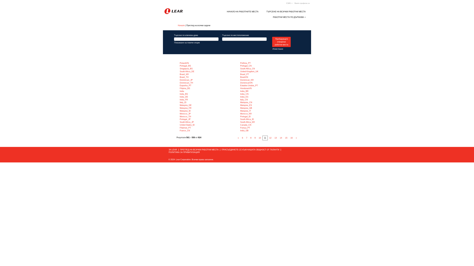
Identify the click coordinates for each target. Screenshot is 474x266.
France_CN (185, 131)
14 (281, 138)
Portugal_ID (245, 117)
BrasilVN (244, 77)
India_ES (244, 97)
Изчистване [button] (278, 49)
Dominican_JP (186, 80)
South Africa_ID (247, 119)
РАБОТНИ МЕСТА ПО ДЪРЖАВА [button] (288, 17)
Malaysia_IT (245, 111)
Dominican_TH (186, 83)
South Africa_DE (187, 71)
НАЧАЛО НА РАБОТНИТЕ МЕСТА (242, 12)
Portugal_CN (246, 66)
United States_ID (187, 125)
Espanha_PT (185, 85)
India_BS (184, 94)
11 (265, 138)
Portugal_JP (185, 119)
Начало (181, 25)
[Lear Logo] (173, 11)
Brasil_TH (184, 77)
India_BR (244, 91)
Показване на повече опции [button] (187, 43)
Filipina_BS (185, 88)
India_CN (244, 94)
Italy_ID (183, 102)
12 (270, 138)
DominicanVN (246, 83)
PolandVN (184, 63)
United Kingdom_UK (249, 71)
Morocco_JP (185, 114)
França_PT (245, 128)
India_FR (184, 100)
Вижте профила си (302, 3)
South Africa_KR (247, 122)
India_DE (184, 97)
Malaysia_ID (185, 111)
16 (291, 138)
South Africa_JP (187, 122)
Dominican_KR (247, 80)
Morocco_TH (185, 117)
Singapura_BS (186, 69)
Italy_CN (244, 100)
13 (276, 138)
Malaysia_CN (246, 102)
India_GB (244, 131)
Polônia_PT (245, 63)
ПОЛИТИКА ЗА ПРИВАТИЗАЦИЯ (184, 152)
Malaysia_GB (246, 108)
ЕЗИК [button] (288, 3)
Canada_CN (245, 125)
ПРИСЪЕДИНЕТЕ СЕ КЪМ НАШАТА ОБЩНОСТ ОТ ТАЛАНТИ (250, 150)
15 (286, 138)
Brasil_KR (184, 74)
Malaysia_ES (246, 105)
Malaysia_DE (186, 105)
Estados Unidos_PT (249, 85)
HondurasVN (246, 88)
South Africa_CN (247, 69)
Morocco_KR (246, 114)
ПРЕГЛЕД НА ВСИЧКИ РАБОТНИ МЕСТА (199, 150)
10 (260, 138)
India (182, 91)
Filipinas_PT (185, 128)
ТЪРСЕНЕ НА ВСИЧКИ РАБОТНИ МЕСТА (286, 12)
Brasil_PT (244, 74)
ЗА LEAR (173, 150)
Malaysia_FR (185, 108)
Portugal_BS (185, 66)
